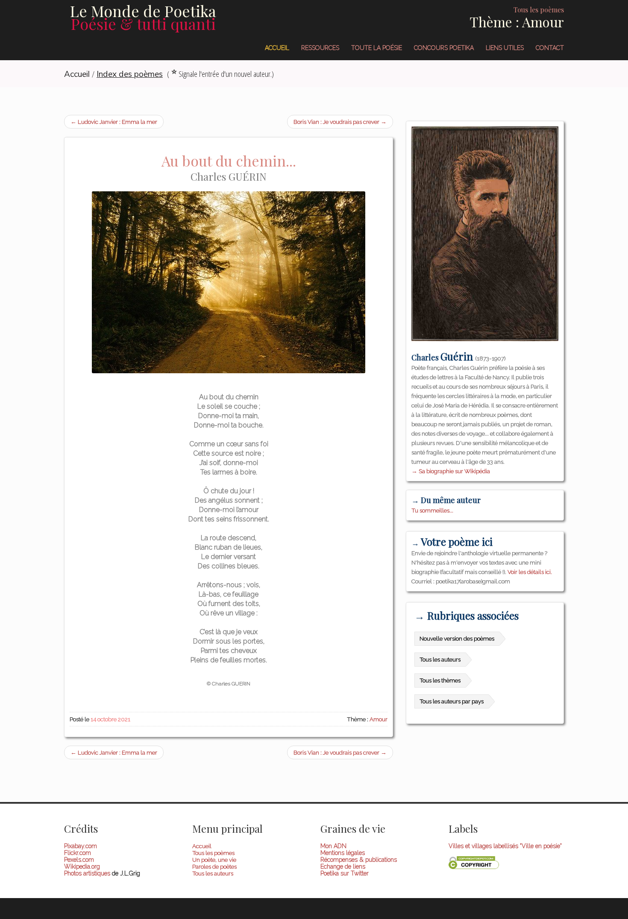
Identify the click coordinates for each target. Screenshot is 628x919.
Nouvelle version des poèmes (457, 638)
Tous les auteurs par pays (452, 701)
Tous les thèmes (440, 680)
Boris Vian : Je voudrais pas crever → (340, 121)
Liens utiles (505, 47)
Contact (550, 47)
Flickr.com (77, 852)
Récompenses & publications (358, 859)
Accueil (277, 47)
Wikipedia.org (82, 866)
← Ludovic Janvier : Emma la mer (113, 121)
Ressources (320, 47)
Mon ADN (333, 846)
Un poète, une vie (214, 859)
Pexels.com (79, 859)
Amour (378, 719)
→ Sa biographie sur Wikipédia (450, 471)
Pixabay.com (80, 846)
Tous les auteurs (440, 659)
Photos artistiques (87, 873)
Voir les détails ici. (530, 571)
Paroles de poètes (214, 866)
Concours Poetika (444, 47)
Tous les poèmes (213, 852)
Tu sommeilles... (432, 510)
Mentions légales (342, 852)
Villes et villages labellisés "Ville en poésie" (505, 846)
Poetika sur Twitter (344, 873)
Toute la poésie (376, 47)
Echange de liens (342, 866)
